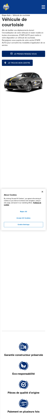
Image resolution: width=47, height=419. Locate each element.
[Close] (42, 191)
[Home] (6, 7)
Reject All (23, 211)
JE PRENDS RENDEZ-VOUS (25, 54)
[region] (23, 209)
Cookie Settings (23, 224)
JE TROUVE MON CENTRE (19, 63)
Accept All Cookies (23, 218)
